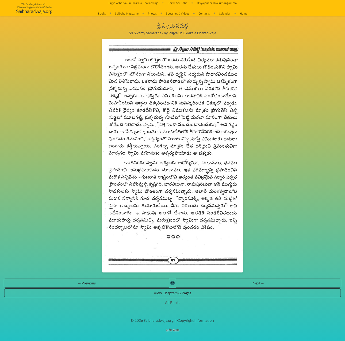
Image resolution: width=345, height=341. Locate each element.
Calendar (224, 13)
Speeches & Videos (177, 13)
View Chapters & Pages (172, 293)
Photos (152, 13)
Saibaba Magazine (126, 13)
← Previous (87, 283)
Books (102, 13)
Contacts (204, 13)
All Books (172, 302)
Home (243, 13)
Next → (258, 283)
